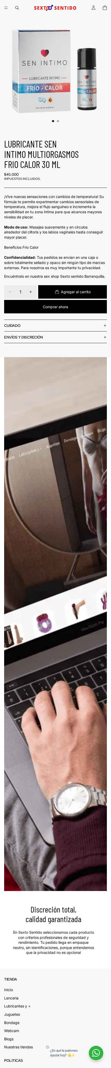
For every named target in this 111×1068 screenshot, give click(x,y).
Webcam (11, 1030)
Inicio (8, 990)
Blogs (8, 1039)
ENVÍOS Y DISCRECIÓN (23, 337)
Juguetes (12, 1014)
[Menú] (6, 8)
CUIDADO (12, 325)
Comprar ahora (55, 307)
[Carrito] (104, 7)
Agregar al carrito (76, 292)
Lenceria (11, 998)
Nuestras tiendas (18, 1047)
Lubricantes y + (17, 1006)
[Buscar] (17, 7)
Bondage (11, 1022)
